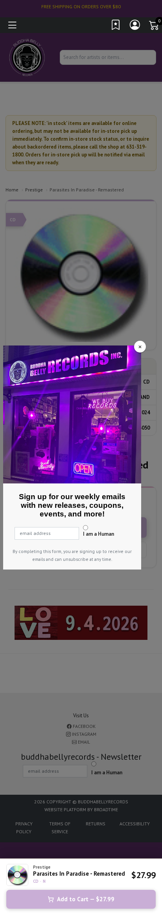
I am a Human (98, 534)
